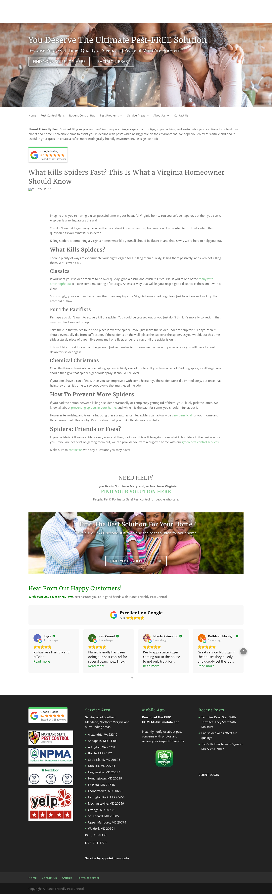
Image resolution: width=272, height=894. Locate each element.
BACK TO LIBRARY (113, 61)
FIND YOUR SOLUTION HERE (59, 61)
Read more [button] (41, 661)
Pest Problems (109, 115)
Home (32, 115)
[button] (28, 651)
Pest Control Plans (53, 115)
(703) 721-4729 (96, 843)
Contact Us (181, 115)
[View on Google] (37, 638)
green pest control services (200, 442)
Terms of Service (88, 878)
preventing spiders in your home (93, 407)
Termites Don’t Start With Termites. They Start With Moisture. (218, 722)
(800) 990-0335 (96, 835)
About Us (160, 115)
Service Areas (136, 115)
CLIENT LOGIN (209, 775)
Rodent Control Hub (82, 115)
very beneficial (182, 415)
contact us (75, 450)
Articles (67, 878)
